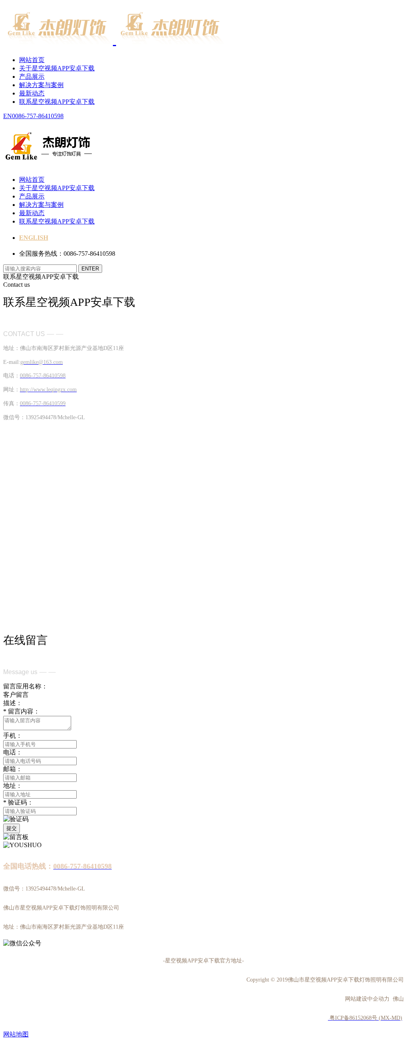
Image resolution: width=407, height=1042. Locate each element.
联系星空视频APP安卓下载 (57, 101)
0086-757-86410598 (38, 116)
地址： (12, 785)
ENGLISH (33, 237)
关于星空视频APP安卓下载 (57, 68)
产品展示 (32, 76)
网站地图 (16, 1034)
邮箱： (12, 769)
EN (7, 116)
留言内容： (21, 711)
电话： (12, 752)
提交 (11, 828)
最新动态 (32, 93)
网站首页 (32, 59)
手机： (12, 735)
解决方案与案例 (41, 85)
